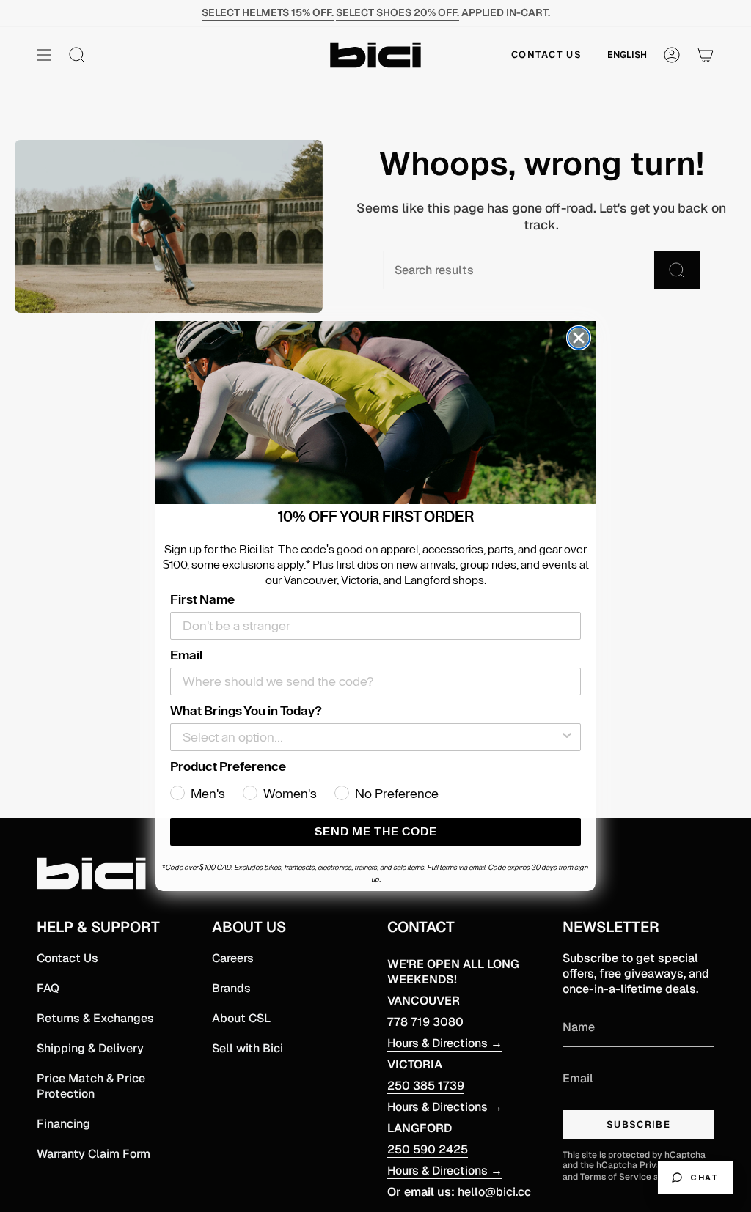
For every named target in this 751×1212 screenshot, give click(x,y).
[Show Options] (567, 737)
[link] (375, 412)
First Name (202, 599)
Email (186, 655)
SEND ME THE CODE (376, 832)
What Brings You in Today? (246, 710)
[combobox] (371, 737)
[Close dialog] (579, 338)
